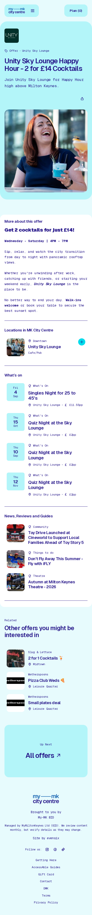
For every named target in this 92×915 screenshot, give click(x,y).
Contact (46, 881)
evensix (53, 838)
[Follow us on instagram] (47, 849)
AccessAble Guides (46, 867)
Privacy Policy (46, 902)
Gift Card (46, 874)
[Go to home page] (16, 10)
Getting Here (46, 860)
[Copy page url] (82, 98)
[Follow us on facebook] (55, 849)
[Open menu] (32, 10)
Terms (46, 895)
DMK (46, 888)
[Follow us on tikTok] (63, 849)
